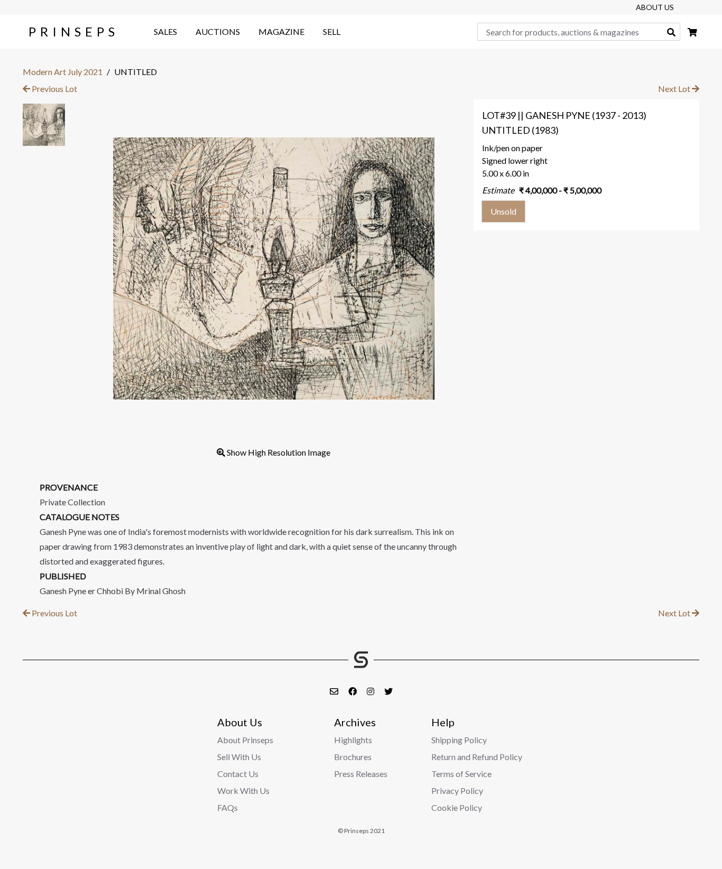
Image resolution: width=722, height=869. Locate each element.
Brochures (353, 757)
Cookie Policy (456, 807)
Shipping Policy (459, 740)
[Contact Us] (335, 691)
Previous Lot (53, 89)
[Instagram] (371, 691)
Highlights (353, 740)
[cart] (692, 32)
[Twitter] (388, 691)
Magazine (281, 31)
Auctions (218, 31)
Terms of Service (461, 774)
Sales (165, 31)
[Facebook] (353, 691)
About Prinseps (245, 740)
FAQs (227, 807)
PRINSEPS (74, 31)
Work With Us (243, 790)
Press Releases (360, 774)
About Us (655, 7)
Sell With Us (239, 757)
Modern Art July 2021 (63, 72)
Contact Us (237, 774)
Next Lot (675, 89)
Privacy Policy (457, 790)
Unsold (503, 211)
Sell (331, 31)
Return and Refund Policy (476, 757)
